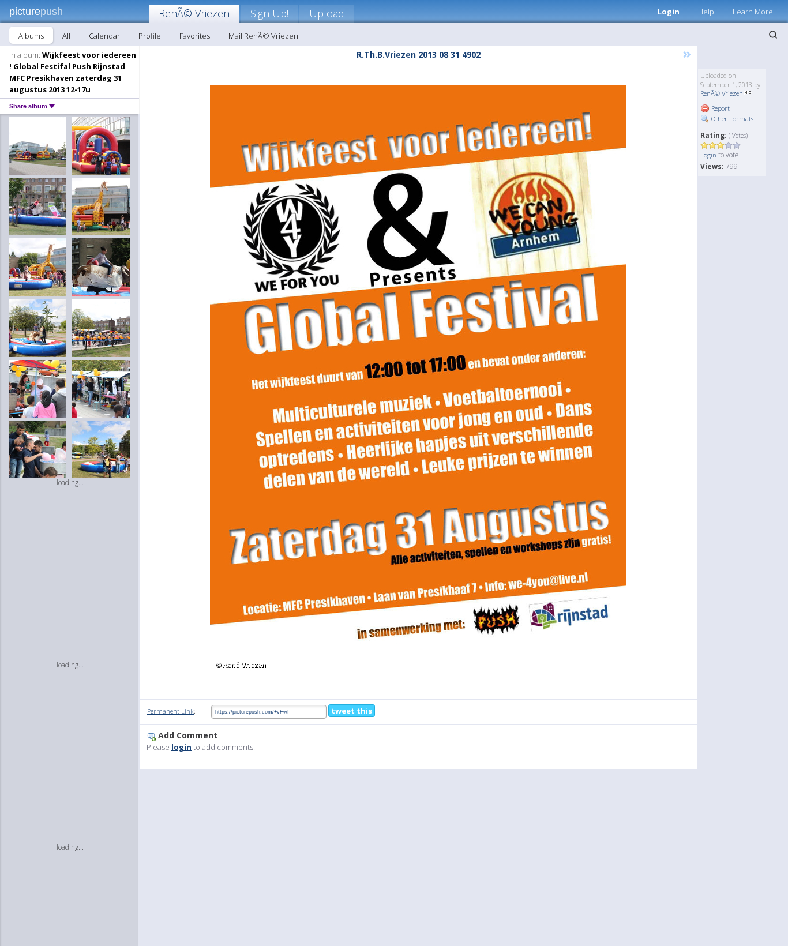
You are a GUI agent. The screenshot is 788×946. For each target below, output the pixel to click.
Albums (31, 36)
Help (706, 11)
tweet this (351, 710)
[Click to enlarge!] (418, 380)
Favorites (194, 36)
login (181, 747)
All (66, 36)
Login (669, 11)
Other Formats (731, 118)
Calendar (104, 36)
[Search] (773, 34)
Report (720, 108)
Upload (326, 13)
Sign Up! (269, 13)
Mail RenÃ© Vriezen (263, 36)
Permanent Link (170, 711)
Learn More (753, 11)
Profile (149, 36)
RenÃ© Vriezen (194, 13)
